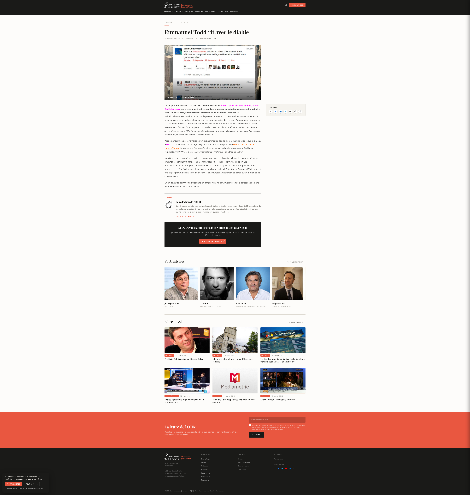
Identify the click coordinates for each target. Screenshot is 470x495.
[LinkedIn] (290, 468)
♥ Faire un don (297, 5)
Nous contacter (243, 466)
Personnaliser (11, 489)
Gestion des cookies (217, 491)
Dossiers (179, 12)
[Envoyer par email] (290, 111)
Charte (240, 459)
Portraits (199, 12)
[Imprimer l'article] (300, 111)
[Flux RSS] (293, 468)
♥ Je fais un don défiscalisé (213, 241)
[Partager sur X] (271, 111)
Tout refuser (32, 484)
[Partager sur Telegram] (285, 111)
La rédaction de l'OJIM (172, 38)
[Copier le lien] (295, 111)
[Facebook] (278, 468)
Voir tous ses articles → (186, 216)
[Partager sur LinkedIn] (280, 111)
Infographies (210, 12)
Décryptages (169, 12)
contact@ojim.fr (179, 476)
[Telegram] (282, 468)
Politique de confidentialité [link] (31, 489)
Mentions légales (244, 462)
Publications (222, 12)
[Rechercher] (286, 5)
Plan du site (242, 469)
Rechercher (235, 12)
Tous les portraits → (297, 262)
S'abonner (257, 435)
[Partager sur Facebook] (276, 111)
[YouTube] (286, 468)
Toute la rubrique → (297, 322)
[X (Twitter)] (275, 468)
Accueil (169, 22)
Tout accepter (13, 484)
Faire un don (278, 459)
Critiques (189, 12)
